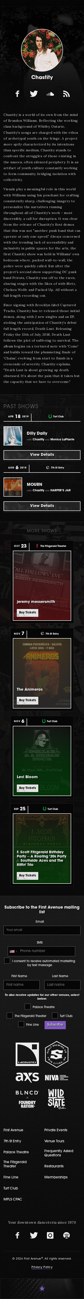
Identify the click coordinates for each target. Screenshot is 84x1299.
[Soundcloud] (50, 94)
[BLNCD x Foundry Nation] (27, 1099)
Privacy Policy (42, 1267)
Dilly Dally (37, 434)
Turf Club (66, 1016)
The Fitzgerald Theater (30, 1016)
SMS (39, 942)
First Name (19, 976)
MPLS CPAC (13, 1199)
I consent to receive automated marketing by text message (43, 963)
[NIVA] (56, 1077)
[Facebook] (17, 94)
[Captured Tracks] (66, 94)
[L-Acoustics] (27, 1054)
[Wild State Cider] (56, 1099)
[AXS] (27, 1078)
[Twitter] (34, 94)
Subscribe (55, 1025)
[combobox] (13, 951)
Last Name (60, 976)
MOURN (34, 485)
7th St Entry (12, 1141)
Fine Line (32, 1024)
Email (40, 921)
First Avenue (13, 1130)
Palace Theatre (43, 1007)
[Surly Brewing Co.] (56, 1054)
